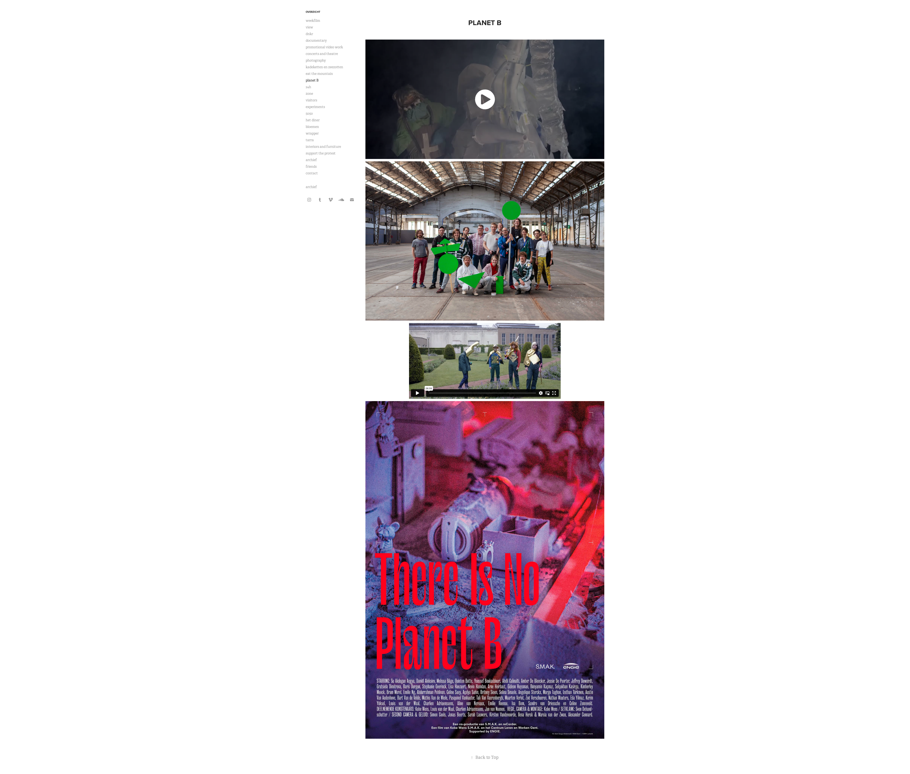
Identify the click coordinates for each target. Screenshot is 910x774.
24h (308, 87)
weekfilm (313, 20)
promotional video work (324, 47)
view (309, 27)
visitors (311, 100)
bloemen (312, 127)
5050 (309, 113)
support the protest (321, 153)
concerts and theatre (322, 54)
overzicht (313, 12)
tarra (310, 140)
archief (311, 160)
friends (311, 166)
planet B (312, 80)
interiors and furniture (323, 147)
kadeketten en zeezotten (324, 67)
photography (316, 60)
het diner (313, 120)
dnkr (309, 34)
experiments (315, 107)
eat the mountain (319, 74)
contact (312, 173)
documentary (316, 40)
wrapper (312, 133)
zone (309, 93)
